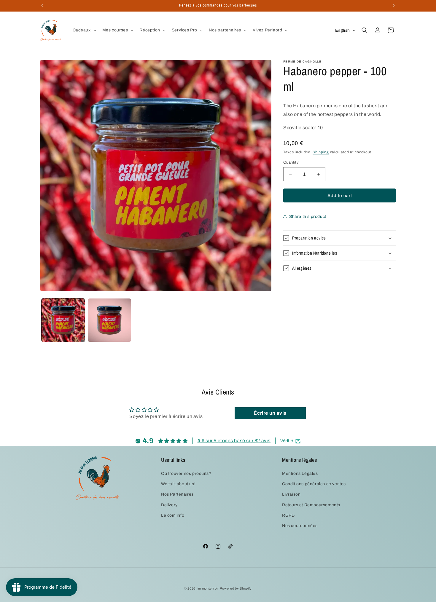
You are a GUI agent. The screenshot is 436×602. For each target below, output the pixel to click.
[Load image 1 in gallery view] (63, 320)
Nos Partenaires (177, 494)
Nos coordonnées (300, 525)
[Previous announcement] (42, 5)
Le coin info (172, 515)
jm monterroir (208, 588)
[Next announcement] (393, 5)
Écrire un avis (270, 413)
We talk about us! (178, 484)
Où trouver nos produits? (186, 473)
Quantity (291, 162)
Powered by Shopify (236, 588)
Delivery (169, 505)
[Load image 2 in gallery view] (109, 320)
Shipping (321, 152)
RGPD (288, 515)
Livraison (291, 494)
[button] (84, 30)
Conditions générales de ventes (314, 484)
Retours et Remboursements (311, 505)
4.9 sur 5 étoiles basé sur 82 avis (234, 440)
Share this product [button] (307, 216)
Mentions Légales (300, 473)
